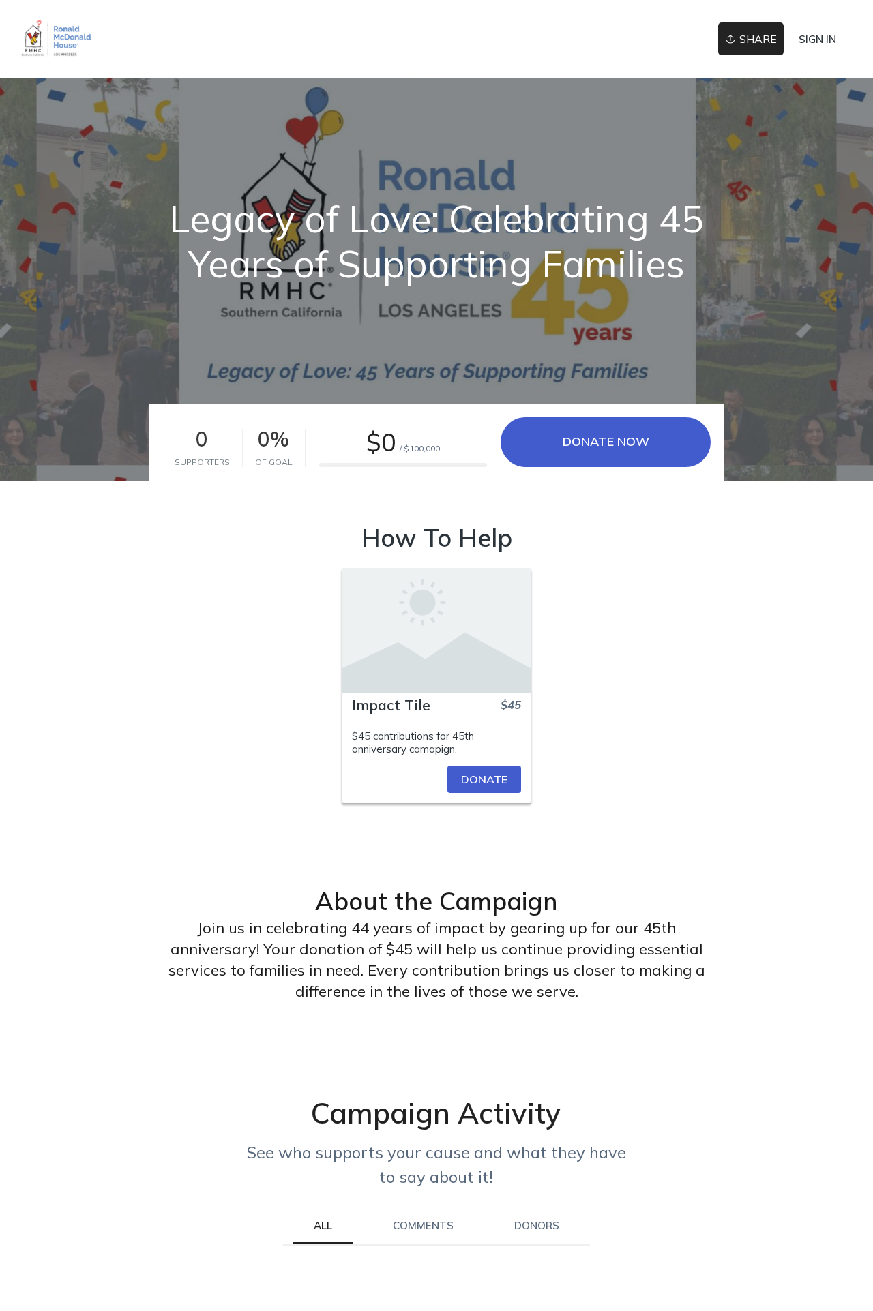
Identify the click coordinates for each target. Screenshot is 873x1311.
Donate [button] (484, 779)
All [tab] (323, 1225)
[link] (55, 39)
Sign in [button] (817, 39)
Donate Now (606, 441)
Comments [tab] (423, 1225)
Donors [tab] (536, 1225)
